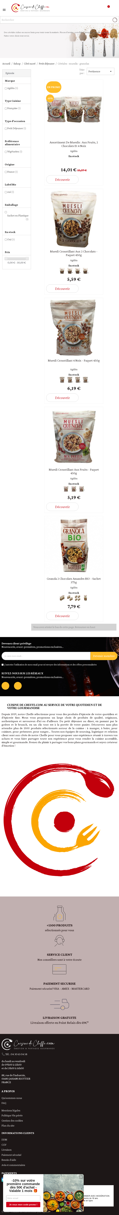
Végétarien (14, 151)
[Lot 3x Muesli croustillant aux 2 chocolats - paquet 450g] (70, 271)
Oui (11, 239)
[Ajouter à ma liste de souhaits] (96, 180)
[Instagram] (18, 686)
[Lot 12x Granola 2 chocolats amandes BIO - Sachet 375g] (78, 598)
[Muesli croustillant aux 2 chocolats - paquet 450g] (62, 271)
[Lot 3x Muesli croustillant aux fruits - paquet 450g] (74, 489)
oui (10, 191)
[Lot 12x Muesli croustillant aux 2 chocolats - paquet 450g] (85, 271)
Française (14, 108)
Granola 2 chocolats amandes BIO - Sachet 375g (74, 580)
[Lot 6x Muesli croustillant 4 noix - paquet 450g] (78, 380)
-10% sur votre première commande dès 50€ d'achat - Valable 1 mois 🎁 (23, 1186)
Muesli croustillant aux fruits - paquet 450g (74, 471)
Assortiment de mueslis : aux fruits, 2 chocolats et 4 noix (74, 144)
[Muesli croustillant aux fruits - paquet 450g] (66, 489)
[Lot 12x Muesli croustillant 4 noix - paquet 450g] (85, 380)
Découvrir (62, 179)
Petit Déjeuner (16, 128)
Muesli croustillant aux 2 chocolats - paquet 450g (73, 253)
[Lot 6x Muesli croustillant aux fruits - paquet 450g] (81, 489)
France (12, 171)
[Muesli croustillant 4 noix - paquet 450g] (62, 380)
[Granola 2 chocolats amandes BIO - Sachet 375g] (85, 598)
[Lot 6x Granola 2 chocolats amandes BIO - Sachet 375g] (70, 598)
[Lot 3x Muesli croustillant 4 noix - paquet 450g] (70, 380)
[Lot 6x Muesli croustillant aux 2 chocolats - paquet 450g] (78, 271)
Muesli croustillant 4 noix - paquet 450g (74, 360)
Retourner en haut (85, 627)
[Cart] (107, 8)
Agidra (12, 88)
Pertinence (100, 71)
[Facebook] (5, 686)
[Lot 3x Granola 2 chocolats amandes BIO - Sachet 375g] (62, 598)
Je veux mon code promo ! (23, 1204)
